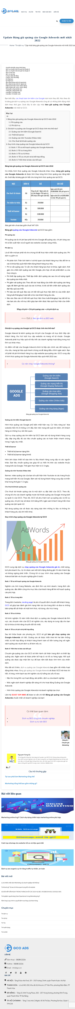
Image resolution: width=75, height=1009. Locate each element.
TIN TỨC (38, 12)
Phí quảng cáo (17, 122)
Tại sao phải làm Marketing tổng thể (19, 777)
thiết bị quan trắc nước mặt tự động (16, 85)
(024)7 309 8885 (19, 695)
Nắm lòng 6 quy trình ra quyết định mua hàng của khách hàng (19, 901)
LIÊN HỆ (56, 12)
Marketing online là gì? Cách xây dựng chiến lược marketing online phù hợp (31, 817)
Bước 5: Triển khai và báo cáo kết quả (26, 160)
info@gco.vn (17, 968)
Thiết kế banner (18, 135)
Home (12, 45)
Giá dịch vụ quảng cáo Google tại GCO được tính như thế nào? (33, 129)
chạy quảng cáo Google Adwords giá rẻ (42, 567)
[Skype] (7, 768)
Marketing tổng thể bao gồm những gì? (21, 783)
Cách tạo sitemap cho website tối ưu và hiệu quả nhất (22, 843)
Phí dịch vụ (16, 125)
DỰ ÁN (31, 12)
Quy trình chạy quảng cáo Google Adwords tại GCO (29, 144)
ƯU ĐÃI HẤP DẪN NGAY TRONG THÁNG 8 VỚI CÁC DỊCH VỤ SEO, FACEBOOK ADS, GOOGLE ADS (31, 892)
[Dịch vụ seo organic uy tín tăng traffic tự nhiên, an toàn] (37, 857)
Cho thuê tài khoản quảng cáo (24, 141)
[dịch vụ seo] (25, 972)
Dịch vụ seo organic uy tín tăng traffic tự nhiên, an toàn (23, 869)
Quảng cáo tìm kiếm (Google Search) (26, 132)
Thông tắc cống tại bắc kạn (14, 89)
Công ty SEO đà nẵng (12, 76)
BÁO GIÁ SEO (47, 12)
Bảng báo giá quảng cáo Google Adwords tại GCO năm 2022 (32, 119)
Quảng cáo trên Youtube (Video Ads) (26, 138)
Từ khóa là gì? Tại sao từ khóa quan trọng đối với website (18, 887)
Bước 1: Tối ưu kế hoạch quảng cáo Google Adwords (32, 147)
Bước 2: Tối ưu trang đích (22, 150)
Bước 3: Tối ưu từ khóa (20, 154)
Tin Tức (3, 923)
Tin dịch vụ (20, 45)
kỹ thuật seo (9, 79)
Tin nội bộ (4, 918)
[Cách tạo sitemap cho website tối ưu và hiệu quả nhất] (37, 832)
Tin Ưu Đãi (4, 932)
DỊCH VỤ (24, 12)
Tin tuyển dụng (5, 927)
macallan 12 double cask (13, 92)
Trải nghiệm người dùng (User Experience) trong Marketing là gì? (20, 896)
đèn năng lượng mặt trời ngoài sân (16, 82)
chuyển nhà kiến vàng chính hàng (15, 67)
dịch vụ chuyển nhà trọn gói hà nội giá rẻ (18, 69)
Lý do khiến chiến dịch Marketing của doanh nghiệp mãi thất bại (20, 883)
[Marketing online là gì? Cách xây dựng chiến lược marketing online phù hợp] (37, 806)
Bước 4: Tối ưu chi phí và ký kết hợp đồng (28, 157)
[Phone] (9, 768)
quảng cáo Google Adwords (25, 230)
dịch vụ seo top (10, 72)
